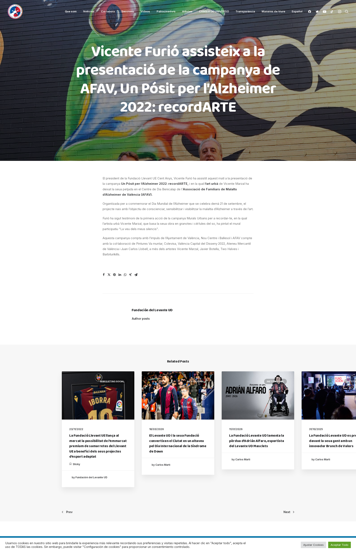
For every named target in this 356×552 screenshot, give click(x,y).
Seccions (127, 11)
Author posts (141, 318)
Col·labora (108, 11)
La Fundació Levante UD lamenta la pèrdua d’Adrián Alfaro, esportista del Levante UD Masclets (256, 441)
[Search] (346, 11)
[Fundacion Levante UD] (15, 11)
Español (297, 11)
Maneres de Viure (273, 11)
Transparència (245, 11)
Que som (71, 11)
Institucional (195, 381)
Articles (187, 11)
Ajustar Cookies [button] (313, 544)
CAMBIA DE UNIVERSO (214, 11)
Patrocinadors (166, 11)
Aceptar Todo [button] (339, 544)
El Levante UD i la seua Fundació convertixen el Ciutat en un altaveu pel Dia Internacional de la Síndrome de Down (177, 443)
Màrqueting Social (112, 381)
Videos (145, 11)
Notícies (88, 11)
